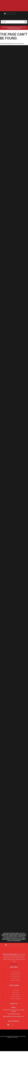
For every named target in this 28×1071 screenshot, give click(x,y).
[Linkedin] (14, 7)
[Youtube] (17, 3)
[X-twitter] (11, 3)
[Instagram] (23, 3)
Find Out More (14, 964)
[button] (23, 15)
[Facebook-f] (5, 3)
